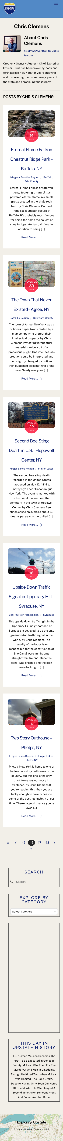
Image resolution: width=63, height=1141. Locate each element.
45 (24, 842)
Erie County (31, 181)
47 (39, 842)
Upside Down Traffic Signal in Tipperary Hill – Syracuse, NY (31, 596)
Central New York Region (23, 614)
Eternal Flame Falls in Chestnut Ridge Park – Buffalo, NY (31, 159)
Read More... (29, 237)
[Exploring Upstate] (10, 13)
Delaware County (43, 317)
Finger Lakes (45, 468)
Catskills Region (19, 317)
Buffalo (47, 177)
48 (47, 842)
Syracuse (48, 614)
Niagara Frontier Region (24, 177)
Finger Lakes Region (22, 468)
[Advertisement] (36, 977)
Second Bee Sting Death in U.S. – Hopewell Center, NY (31, 450)
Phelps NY (32, 760)
